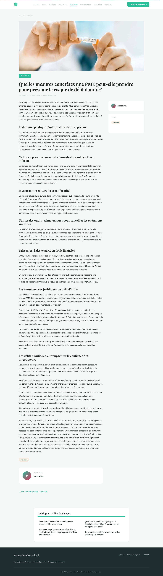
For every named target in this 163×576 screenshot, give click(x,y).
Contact (146, 555)
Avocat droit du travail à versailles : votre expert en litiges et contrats (56, 522)
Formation (63, 4)
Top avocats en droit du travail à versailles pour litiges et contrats (102, 533)
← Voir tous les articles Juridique (33, 491)
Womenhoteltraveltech (26, 555)
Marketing (98, 4)
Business (52, 4)
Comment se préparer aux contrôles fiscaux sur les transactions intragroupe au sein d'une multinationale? (58, 532)
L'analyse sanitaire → (138, 4)
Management (85, 4)
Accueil (36, 4)
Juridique (73, 4)
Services (108, 4)
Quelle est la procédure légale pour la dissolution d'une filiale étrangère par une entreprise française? (102, 524)
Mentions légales (133, 555)
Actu (44, 4)
